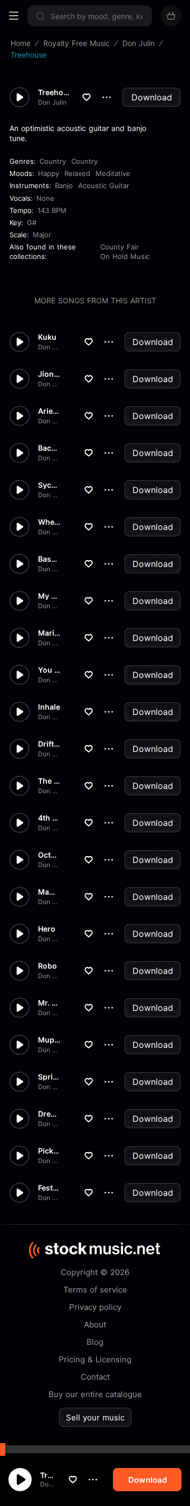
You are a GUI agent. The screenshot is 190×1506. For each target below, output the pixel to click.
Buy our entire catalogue (95, 1394)
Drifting (49, 744)
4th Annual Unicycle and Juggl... (49, 818)
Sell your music (95, 1417)
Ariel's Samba (49, 411)
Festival (49, 1188)
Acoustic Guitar (103, 185)
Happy (48, 173)
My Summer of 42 (49, 596)
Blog (95, 1342)
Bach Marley (49, 448)
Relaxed (77, 173)
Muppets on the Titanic (49, 1040)
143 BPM (51, 210)
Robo (47, 966)
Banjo (64, 185)
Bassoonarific (49, 559)
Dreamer (49, 1114)
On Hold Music (125, 256)
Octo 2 (49, 855)
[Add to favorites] (72, 1479)
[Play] (20, 1479)
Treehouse (48, 1475)
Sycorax (49, 485)
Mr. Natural (49, 1003)
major (42, 234)
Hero (46, 929)
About (95, 1324)
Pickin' (49, 1151)
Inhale (49, 707)
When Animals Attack (49, 522)
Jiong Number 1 (49, 374)
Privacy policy (95, 1307)
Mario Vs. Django (49, 633)
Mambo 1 (49, 892)
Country (53, 161)
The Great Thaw (49, 781)
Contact (95, 1377)
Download (151, 97)
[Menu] (13, 15)
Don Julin (48, 1484)
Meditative (113, 173)
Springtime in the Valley (49, 1077)
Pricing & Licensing (95, 1359)
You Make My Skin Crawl (49, 670)
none (45, 198)
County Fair (119, 247)
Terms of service (95, 1290)
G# (31, 222)
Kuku (47, 337)
